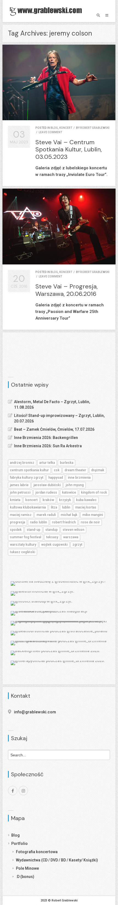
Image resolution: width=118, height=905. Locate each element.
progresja (17, 522)
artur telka (47, 463)
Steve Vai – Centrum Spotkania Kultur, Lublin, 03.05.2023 (68, 149)
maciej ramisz (21, 515)
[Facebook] (12, 790)
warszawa (70, 537)
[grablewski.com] (47, 11)
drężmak (97, 470)
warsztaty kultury (23, 545)
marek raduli (46, 515)
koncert (65, 127)
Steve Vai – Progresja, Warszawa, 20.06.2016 (66, 290)
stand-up (33, 530)
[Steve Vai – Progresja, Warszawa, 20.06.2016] (59, 226)
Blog (15, 835)
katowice (69, 492)
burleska (66, 463)
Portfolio (19, 843)
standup (51, 530)
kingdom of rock (94, 492)
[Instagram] (23, 790)
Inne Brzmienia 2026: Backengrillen (46, 437)
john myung (75, 485)
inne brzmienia (79, 478)
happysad (55, 478)
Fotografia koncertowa (37, 852)
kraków (48, 500)
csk (57, 470)
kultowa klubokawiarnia (28, 507)
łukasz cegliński (22, 552)
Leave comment (50, 132)
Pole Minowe (27, 868)
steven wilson (73, 530)
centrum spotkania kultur (29, 470)
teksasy (52, 537)
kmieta (15, 500)
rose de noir (90, 522)
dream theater (75, 470)
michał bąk (69, 515)
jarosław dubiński (47, 485)
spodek (16, 530)
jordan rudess (46, 492)
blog (54, 127)
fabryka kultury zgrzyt (26, 478)
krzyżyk (65, 500)
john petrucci (20, 492)
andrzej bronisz (22, 463)
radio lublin (38, 522)
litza (54, 507)
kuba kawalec (86, 500)
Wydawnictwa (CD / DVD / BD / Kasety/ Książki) (57, 860)
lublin (66, 507)
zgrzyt (77, 545)
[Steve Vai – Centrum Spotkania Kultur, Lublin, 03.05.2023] (59, 82)
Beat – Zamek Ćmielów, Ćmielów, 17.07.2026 (54, 429)
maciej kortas (85, 507)
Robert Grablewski (94, 127)
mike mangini (92, 515)
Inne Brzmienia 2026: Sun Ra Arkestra (48, 446)
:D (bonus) (25, 876)
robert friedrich (64, 522)
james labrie (19, 485)
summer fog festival (25, 537)
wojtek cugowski (54, 545)
